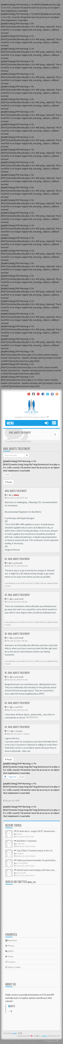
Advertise (12, 940)
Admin (16, 495)
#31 (8, 707)
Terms (10, 956)
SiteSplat (44, 1036)
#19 (8, 638)
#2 (8, 495)
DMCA (10, 951)
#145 (9, 731)
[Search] (26, 455)
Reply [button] (9, 482)
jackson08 (17, 563)
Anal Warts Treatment (16, 449)
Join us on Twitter (20, 882)
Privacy (10, 945)
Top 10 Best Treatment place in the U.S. (34, 850)
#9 (8, 563)
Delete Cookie (14, 967)
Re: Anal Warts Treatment (17, 559)
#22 (8, 677)
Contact (11, 961)
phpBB (15, 1033)
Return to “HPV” (12, 800)
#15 (8, 599)
